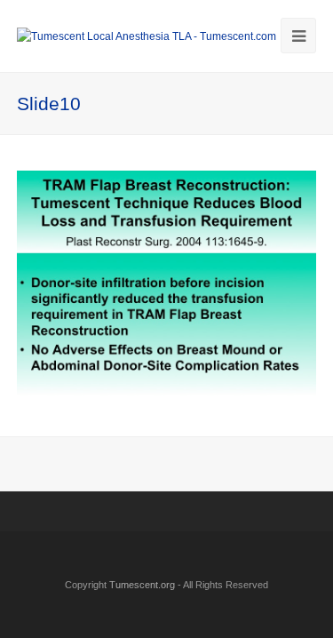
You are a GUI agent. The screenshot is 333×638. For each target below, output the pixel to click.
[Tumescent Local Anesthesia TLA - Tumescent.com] (146, 35)
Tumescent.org (142, 584)
